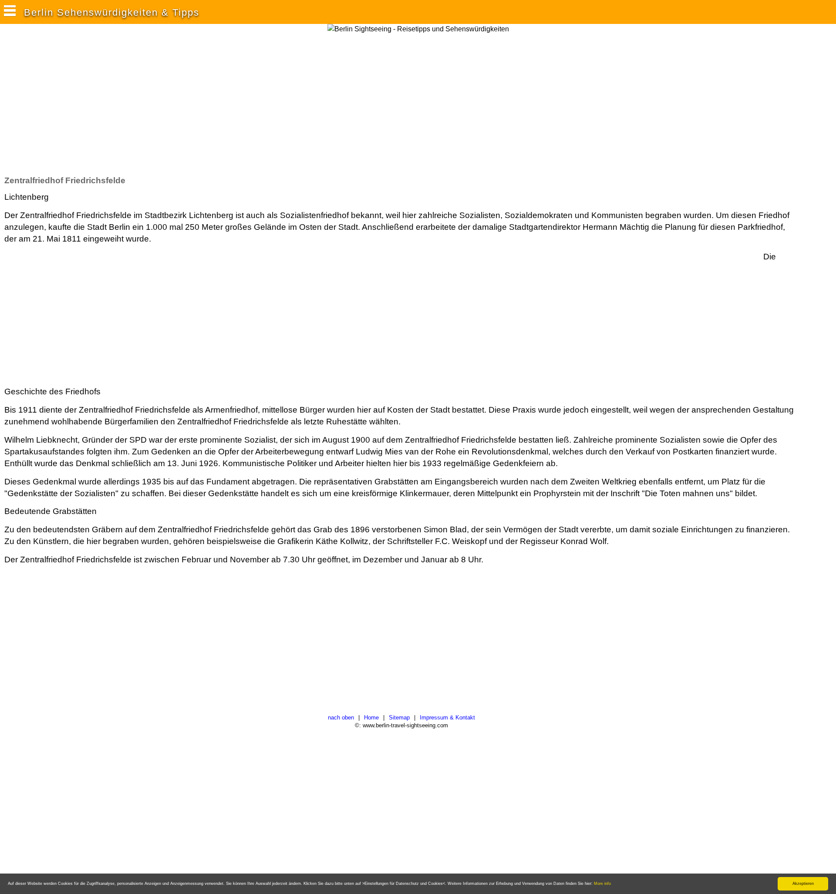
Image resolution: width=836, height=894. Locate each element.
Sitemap (399, 717)
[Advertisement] (162, 104)
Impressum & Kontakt (447, 717)
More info (602, 883)
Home (371, 717)
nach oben (341, 717)
